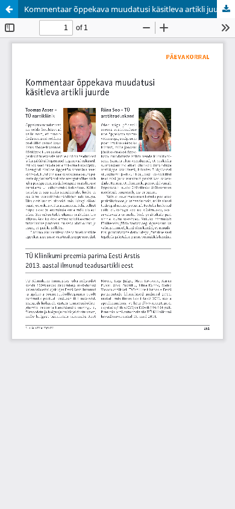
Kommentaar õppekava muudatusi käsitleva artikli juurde (127, 9)
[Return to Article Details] (9, 9)
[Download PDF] (226, 9)
